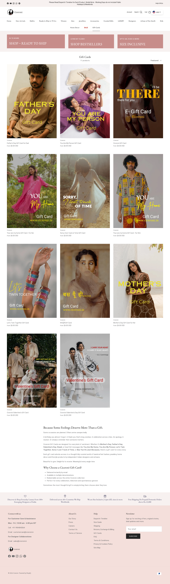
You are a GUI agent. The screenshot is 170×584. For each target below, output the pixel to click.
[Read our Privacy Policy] (124, 311)
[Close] (126, 255)
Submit (107, 319)
